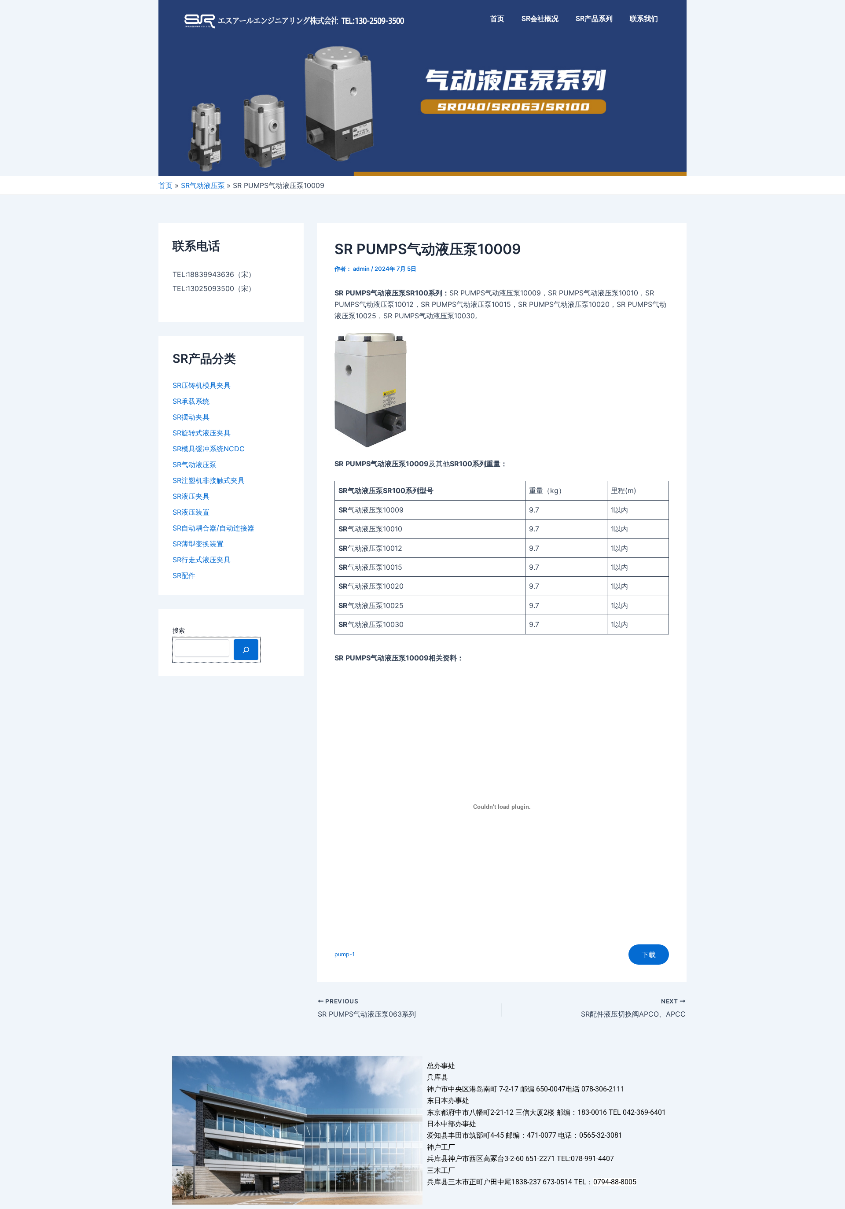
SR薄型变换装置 (198, 543)
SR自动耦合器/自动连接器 (213, 527)
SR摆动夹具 (191, 417)
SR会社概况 (540, 19)
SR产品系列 (594, 19)
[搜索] (246, 649)
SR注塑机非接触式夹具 (209, 480)
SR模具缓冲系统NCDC (209, 448)
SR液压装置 (191, 512)
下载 (649, 954)
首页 (497, 19)
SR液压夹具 (191, 496)
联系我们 (644, 19)
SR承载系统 (191, 401)
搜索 (179, 630)
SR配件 (184, 575)
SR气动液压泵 (195, 464)
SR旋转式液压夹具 (202, 432)
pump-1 (344, 954)
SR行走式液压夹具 (202, 559)
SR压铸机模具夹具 (202, 385)
